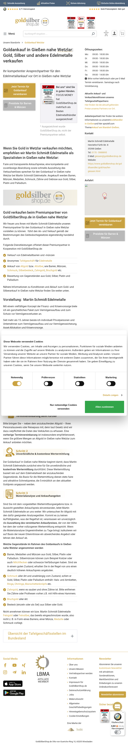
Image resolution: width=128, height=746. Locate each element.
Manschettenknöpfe (36, 583)
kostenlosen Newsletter (110, 668)
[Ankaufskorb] (122, 33)
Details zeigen (110, 395)
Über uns (73, 664)
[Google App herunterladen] (14, 692)
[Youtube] (14, 665)
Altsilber (38, 266)
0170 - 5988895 (99, 152)
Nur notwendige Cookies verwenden (63, 407)
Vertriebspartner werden (81, 673)
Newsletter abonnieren (112, 694)
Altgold (24, 266)
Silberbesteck (26, 270)
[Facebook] (5, 665)
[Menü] (123, 713)
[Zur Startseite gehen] (32, 22)
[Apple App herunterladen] (13, 683)
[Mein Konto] (114, 33)
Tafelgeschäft (27, 260)
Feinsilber (24, 615)
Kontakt (73, 678)
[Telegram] (14, 672)
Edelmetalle (45, 260)
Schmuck (12, 270)
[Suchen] (93, 34)
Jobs (71, 694)
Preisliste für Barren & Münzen (20, 105)
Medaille (58, 619)
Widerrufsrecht (76, 699)
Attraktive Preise (48, 3)
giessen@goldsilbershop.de (108, 156)
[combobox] (56, 34)
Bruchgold (51, 270)
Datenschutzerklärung (80, 690)
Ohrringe (19, 583)
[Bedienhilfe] (106, 33)
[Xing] (24, 665)
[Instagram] (5, 672)
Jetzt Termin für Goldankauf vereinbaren (20, 90)
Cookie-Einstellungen (79, 716)
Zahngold (39, 270)
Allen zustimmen (104, 406)
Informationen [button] (75, 658)
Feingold (8, 615)
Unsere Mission (76, 669)
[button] (104, 196)
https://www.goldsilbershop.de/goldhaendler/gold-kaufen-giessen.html (105, 167)
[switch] (48, 383)
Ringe (10, 583)
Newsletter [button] (105, 658)
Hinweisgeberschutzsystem (82, 711)
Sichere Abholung (78, 3)
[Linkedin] (24, 672)
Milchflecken (20, 562)
